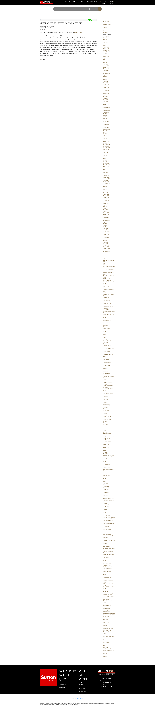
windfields (105, 653)
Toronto (105, 625)
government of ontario (108, 425)
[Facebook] (101, 686)
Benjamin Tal (106, 297)
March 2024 (105, 82)
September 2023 (106, 92)
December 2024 (106, 68)
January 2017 (106, 214)
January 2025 (106, 67)
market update (106, 492)
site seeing (105, 610)
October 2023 (106, 90)
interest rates (106, 444)
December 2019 (106, 160)
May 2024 (105, 79)
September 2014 (106, 251)
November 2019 (106, 161)
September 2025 (106, 54)
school (104, 606)
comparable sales (106, 365)
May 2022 (105, 116)
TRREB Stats (106, 642)
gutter (104, 430)
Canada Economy (106, 328)
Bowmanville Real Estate (108, 305)
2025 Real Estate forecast (108, 264)
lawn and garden (106, 464)
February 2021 (106, 140)
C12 (104, 326)
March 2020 (105, 155)
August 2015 (106, 240)
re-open (105, 562)
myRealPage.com (80, 698)
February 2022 (106, 121)
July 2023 (105, 95)
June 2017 (105, 206)
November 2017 (106, 198)
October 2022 (106, 109)
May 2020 (105, 152)
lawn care (105, 466)
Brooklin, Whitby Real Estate (109, 319)
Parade (104, 541)
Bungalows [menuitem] (72, 1)
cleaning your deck (107, 362)
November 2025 (106, 51)
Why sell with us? (81, 688)
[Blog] (110, 686)
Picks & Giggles (106, 549)
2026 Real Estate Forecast (108, 269)
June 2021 (105, 133)
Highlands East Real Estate (108, 436)
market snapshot (106, 489)
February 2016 (106, 231)
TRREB (104, 641)
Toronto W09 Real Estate (108, 636)
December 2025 (106, 50)
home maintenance (107, 441)
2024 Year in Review (107, 261)
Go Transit (105, 424)
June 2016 (105, 225)
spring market (106, 617)
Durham (105, 402)
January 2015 (106, 246)
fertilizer (105, 413)
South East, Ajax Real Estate (109, 613)
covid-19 (105, 379)
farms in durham (106, 408)
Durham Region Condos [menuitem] (93, 1)
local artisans (106, 473)
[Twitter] (103, 686)
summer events (106, 622)
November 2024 (106, 70)
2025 (104, 263)
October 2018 (106, 181)
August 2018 (106, 184)
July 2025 (105, 57)
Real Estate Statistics (107, 568)
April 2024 (105, 81)
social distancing (106, 611)
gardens (105, 421)
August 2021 (106, 130)
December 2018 (106, 178)
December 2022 (106, 105)
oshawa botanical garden (108, 535)
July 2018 (105, 186)
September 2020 (106, 147)
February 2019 (106, 175)
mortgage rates (106, 504)
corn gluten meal (106, 373)
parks (104, 545)
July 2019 (105, 167)
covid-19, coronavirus (107, 380)
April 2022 (105, 118)
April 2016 (105, 228)
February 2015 (106, 245)
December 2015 (106, 234)
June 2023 (105, 96)
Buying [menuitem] (104, 1)
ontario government (107, 529)
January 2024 (106, 85)
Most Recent (106, 36)
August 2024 (106, 75)
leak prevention (106, 467)
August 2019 (106, 166)
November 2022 (106, 107)
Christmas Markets (107, 345)
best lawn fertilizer (107, 298)
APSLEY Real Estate (107, 280)
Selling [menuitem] (111, 1)
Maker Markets (106, 480)
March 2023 (105, 101)
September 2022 (106, 110)
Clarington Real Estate (107, 353)
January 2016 (106, 232)
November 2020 (106, 144)
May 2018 (105, 189)
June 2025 (105, 59)
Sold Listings (105, 32)
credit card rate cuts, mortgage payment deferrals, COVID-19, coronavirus (109, 384)
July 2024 (105, 76)
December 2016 (106, 215)
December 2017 (106, 197)
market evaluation (107, 486)
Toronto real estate (107, 630)
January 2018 (106, 195)
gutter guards (106, 432)
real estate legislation (107, 563)
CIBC (104, 346)
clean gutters (106, 357)
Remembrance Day (107, 577)
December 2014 (106, 248)
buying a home (106, 325)
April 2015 (105, 242)
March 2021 (105, 138)
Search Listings (62, 687)
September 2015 (106, 239)
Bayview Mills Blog (107, 24)
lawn (104, 463)
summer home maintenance (108, 624)
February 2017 (106, 212)
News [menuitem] (103, 3)
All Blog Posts (106, 21)
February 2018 (106, 194)
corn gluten (105, 371)
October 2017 (106, 200)
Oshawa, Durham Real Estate (109, 540)
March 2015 (105, 243)
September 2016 (106, 220)
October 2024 (106, 71)
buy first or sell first (107, 320)
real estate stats (106, 569)
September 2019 (106, 164)
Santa (104, 602)
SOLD (101, 5)
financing (105, 415)
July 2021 (105, 132)
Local (104, 472)
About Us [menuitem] (110, 3)
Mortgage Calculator (63, 685)
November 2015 (106, 236)
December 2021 (106, 124)
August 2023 (106, 93)
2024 (104, 258)
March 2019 (105, 174)
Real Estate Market (107, 565)
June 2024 (105, 78)
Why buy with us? (62, 684)
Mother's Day (106, 506)
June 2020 (105, 150)
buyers (104, 323)
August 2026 (106, 37)
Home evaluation (82, 689)
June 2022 (105, 115)
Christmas (105, 343)
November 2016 (106, 217)
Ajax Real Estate (106, 271)
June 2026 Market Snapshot (109, 455)
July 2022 (105, 113)
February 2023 (106, 102)
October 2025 (106, 53)
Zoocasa (105, 656)
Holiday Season (106, 439)
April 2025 (105, 62)
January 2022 (106, 123)
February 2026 (106, 47)
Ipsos (104, 445)
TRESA (104, 639)
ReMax (104, 576)
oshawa (104, 532)
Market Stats (106, 490)
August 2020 (106, 149)
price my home (106, 557)
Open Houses (106, 30)
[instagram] (105, 686)
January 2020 (106, 158)
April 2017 (105, 209)
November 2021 (106, 126)
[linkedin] (107, 686)
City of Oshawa (106, 351)
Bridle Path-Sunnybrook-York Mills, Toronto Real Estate (108, 316)
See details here (78, 32)
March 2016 (105, 229)
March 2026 (105, 45)
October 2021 (106, 127)
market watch (106, 494)
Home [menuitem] (65, 1)
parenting (105, 543)
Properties (81, 1)
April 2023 (105, 99)
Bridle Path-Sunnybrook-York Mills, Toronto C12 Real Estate (109, 311)
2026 (104, 267)
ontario (104, 528)
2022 (104, 255)
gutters (104, 435)
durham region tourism (108, 405)
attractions (105, 285)
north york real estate (107, 518)
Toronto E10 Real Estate (47, 27)
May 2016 (105, 226)
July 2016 (105, 223)
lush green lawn (106, 475)
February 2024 (106, 84)
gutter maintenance (107, 433)
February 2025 (106, 65)
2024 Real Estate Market (108, 260)
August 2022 (106, 112)
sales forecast (106, 599)
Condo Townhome (107, 370)
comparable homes (107, 363)
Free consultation (82, 691)
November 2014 (106, 249)
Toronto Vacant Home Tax (108, 634)
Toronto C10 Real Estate (108, 627)
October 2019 (106, 163)
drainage (105, 401)
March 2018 (105, 192)
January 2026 (106, 48)
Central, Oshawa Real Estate (109, 339)
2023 (104, 257)
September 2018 (106, 183)
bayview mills (106, 292)
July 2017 (105, 205)
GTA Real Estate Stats (107, 428)
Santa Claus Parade (107, 605)
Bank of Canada (106, 288)
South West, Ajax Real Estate (109, 614)
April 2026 (105, 44)
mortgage (105, 503)
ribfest (104, 582)
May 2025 (105, 61)
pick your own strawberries (109, 548)
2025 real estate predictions (109, 266)
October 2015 (106, 237)
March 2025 (105, 64)
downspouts (105, 396)
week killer (105, 647)
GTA (104, 427)
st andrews (105, 619)
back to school (106, 286)
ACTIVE (96, 5)
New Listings (106, 29)
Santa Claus (105, 603)
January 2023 (106, 104)
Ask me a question (107, 22)
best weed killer (106, 300)
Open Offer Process (107, 531)
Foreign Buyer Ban (107, 416)
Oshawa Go (105, 537)
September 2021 (106, 129)
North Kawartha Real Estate (109, 517)
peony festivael (106, 546)
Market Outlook (106, 487)
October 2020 (106, 146)
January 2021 (106, 141)
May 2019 (105, 170)
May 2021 (105, 135)
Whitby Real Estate (107, 648)
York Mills (105, 655)
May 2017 (105, 208)
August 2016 (106, 222)
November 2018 (106, 180)
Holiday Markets (106, 438)
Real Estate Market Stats (108, 566)
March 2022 (105, 119)
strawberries (106, 620)
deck (104, 391)
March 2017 (105, 211)
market (104, 484)
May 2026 (105, 42)
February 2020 (106, 157)
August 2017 (106, 203)
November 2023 (106, 88)
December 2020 (106, 143)
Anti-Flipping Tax (106, 278)
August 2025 (106, 56)
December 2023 (106, 87)
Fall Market (105, 407)
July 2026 (105, 39)
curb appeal (105, 387)
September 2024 (106, 73)
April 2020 (105, 153)
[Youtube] (112, 686)
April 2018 (105, 191)
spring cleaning (106, 616)
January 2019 (106, 177)
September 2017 (106, 201)
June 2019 (105, 169)
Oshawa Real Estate (107, 534)
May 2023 (105, 98)
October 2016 (106, 219)
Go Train (105, 422)
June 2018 (105, 188)
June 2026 (105, 40)
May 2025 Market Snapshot (109, 498)
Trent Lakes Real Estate (108, 637)
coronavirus (105, 374)
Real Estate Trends (107, 571)
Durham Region (106, 404)
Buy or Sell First (106, 322)
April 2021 (105, 136)
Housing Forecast (107, 442)
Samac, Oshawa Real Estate (109, 600)
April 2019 (105, 172)
